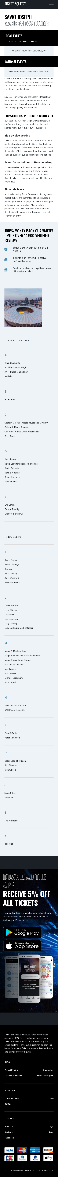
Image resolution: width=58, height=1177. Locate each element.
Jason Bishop (11, 560)
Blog (51, 1132)
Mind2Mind (10, 683)
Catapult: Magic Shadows (16, 427)
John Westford (11, 578)
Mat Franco (10, 669)
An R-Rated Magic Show (16, 372)
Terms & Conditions (32, 1171)
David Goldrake (11, 468)
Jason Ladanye (11, 565)
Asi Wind (8, 376)
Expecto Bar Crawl (13, 514)
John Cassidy (10, 574)
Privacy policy (47, 1171)
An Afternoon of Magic (15, 368)
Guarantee (48, 1070)
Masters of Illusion (13, 665)
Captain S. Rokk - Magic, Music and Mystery (26, 423)
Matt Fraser (10, 674)
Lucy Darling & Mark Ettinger (18, 628)
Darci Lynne (10, 459)
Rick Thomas (10, 765)
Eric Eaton (9, 505)
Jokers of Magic (12, 583)
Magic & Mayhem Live (15, 651)
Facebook (9, 1138)
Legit (51, 1126)
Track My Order (11, 1098)
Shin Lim (8, 798)
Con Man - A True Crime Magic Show (22, 432)
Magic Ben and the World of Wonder (22, 656)
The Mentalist (11, 821)
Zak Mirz (8, 844)
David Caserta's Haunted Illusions (21, 464)
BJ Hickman (10, 400)
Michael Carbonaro (13, 678)
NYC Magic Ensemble (14, 710)
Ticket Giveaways (13, 1076)
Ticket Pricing (11, 1070)
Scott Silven (10, 793)
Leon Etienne (11, 610)
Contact (8, 1104)
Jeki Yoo (8, 569)
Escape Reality (11, 509)
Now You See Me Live (15, 706)
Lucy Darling (10, 624)
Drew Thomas (11, 482)
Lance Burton (11, 606)
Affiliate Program (45, 1076)
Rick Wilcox (10, 770)
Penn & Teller (11, 733)
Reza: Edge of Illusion (15, 761)
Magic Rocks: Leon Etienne (17, 660)
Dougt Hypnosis (12, 477)
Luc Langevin (11, 619)
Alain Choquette (12, 363)
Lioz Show (9, 615)
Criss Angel (9, 436)
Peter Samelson (12, 738)
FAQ (52, 1098)
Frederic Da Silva (12, 537)
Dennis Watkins (12, 473)
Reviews (8, 1132)
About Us (8, 1126)
